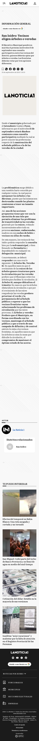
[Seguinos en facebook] (26, 658)
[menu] (4, 3)
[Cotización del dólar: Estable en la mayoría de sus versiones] (19, 583)
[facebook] (10, 69)
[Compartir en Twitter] (14, 69)
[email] (18, 69)
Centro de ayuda (19, 725)
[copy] (22, 69)
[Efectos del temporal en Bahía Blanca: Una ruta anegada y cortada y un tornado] (19, 503)
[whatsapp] (6, 69)
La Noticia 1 (18, 429)
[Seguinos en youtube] (17, 658)
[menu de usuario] (34, 3)
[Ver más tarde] (3, 69)
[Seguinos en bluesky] (13, 658)
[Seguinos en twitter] (21, 658)
